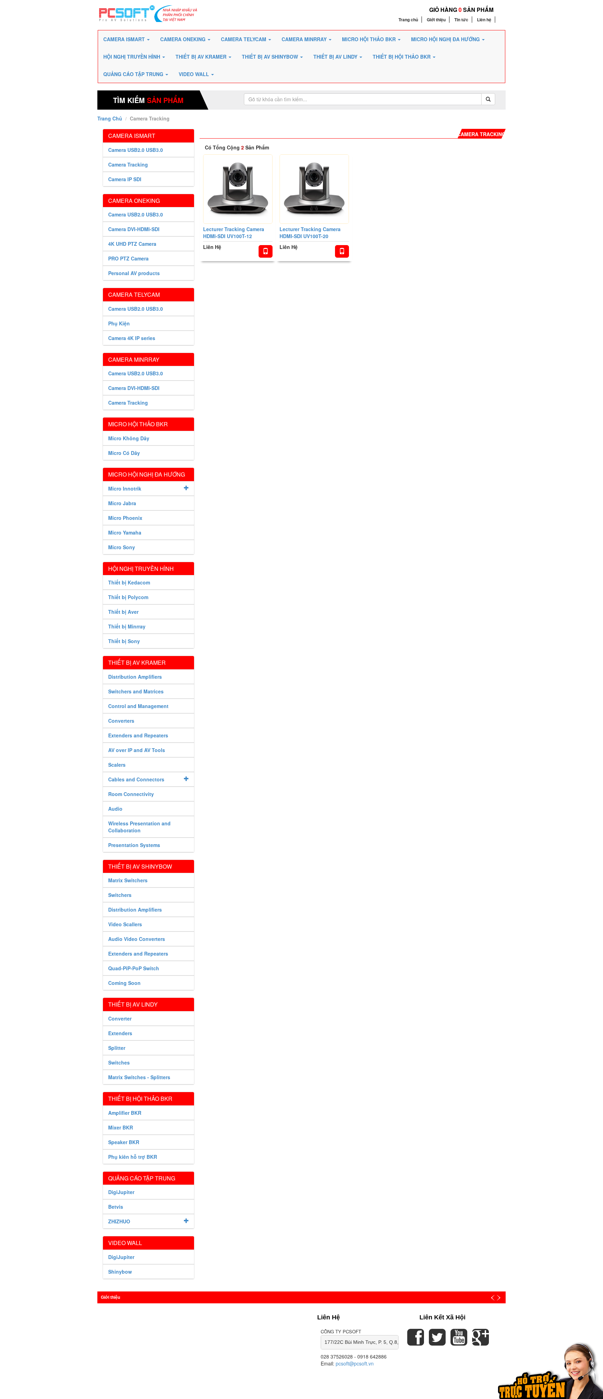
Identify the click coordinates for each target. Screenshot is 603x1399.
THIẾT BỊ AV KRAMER (202, 56)
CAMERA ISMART (124, 39)
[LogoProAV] (148, 12)
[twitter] (437, 1342)
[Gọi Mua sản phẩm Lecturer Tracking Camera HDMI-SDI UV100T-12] (266, 251)
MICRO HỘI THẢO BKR (369, 39)
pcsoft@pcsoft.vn (355, 1363)
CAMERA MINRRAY (305, 39)
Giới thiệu (436, 19)
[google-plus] (480, 1342)
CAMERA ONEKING (183, 39)
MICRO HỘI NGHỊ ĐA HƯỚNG (446, 39)
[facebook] (415, 1342)
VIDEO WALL (194, 74)
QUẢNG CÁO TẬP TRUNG (134, 74)
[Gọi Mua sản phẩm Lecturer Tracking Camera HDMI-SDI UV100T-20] (342, 251)
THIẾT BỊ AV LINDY (336, 56)
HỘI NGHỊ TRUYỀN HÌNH (132, 56)
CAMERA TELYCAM (244, 39)
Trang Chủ (109, 118)
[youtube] (459, 1342)
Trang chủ (408, 19)
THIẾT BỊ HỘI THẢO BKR (402, 56)
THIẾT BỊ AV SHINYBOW (270, 56)
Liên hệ (484, 19)
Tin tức (461, 19)
